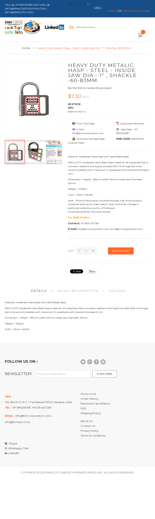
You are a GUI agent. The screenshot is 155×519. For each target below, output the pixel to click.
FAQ (83, 408)
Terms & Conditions (93, 435)
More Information (78, 291)
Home (26, 48)
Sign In (112, 10)
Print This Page (84, 123)
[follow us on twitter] (83, 361)
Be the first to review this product (90, 88)
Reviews (117, 291)
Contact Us (88, 425)
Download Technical (131, 123)
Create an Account (136, 10)
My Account (88, 393)
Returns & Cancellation (95, 403)
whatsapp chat (18, 448)
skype (12, 443)
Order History (89, 398)
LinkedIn (13, 453)
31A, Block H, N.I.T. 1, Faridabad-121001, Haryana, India (38, 402)
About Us (86, 421)
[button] (35, 152)
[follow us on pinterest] (103, 361)
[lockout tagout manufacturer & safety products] (23, 28)
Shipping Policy (91, 413)
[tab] (38, 291)
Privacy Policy (89, 430)
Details (39, 291)
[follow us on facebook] (96, 361)
